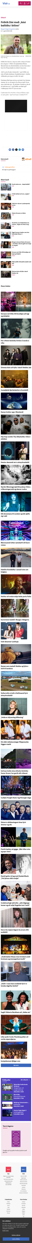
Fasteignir (24, 1203)
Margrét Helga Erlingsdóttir (8, 29)
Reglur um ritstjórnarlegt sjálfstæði (8, 1177)
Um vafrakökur (23, 1191)
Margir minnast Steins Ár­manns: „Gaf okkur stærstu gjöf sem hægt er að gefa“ (21, 244)
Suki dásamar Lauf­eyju (10, 642)
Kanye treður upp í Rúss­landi (12, 412)
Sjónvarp (8, 1211)
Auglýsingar (23, 1178)
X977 (24, 1214)
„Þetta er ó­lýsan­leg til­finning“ (12, 717)
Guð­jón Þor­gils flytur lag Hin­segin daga (16, 798)
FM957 (23, 1213)
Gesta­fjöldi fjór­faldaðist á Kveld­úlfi (14, 390)
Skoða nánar (5, 1230)
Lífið (8, 1207)
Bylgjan (23, 1211)
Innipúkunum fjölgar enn (10, 1061)
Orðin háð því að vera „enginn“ (21, 194)
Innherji (23, 1201)
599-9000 (9, 1184)
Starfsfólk (24, 1185)
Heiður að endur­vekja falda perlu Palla (16, 597)
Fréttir (8, 1201)
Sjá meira (16, 1065)
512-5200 (25, 1176)
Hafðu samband (23, 1179)
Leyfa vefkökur (16, 1239)
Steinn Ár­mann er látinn (19, 213)
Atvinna (23, 1205)
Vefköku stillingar (16, 1235)
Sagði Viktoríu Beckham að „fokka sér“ (16, 1012)
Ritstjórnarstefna (23, 1181)
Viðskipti (8, 1203)
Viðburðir (24, 1207)
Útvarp (8, 1213)
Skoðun (8, 1209)
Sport (8, 1205)
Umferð (23, 1187)
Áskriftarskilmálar (23, 1183)
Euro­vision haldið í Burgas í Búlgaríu (15, 620)
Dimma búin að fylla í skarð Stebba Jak (16, 368)
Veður (23, 1209)
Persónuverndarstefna (8, 1179)
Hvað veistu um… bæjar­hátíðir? (21, 184)
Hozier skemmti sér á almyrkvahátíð (15, 462)
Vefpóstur (24, 1189)
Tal (23, 1216)
